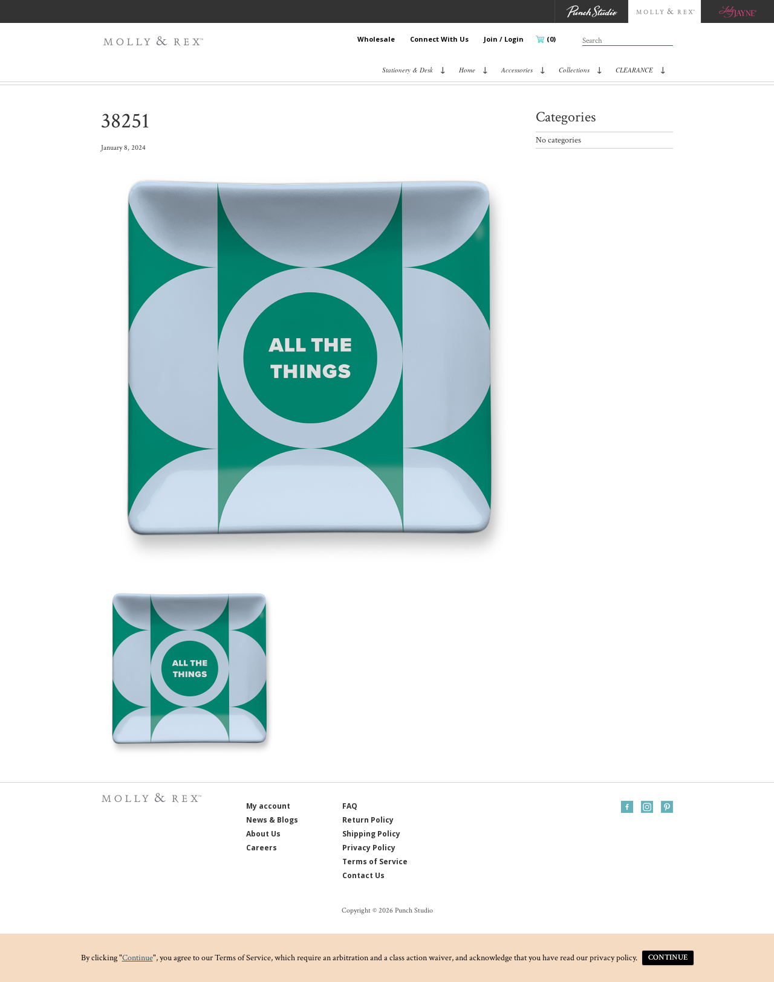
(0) (551, 38)
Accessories (517, 69)
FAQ (349, 806)
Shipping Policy (371, 834)
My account (268, 806)
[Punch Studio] (591, 11)
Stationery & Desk (407, 69)
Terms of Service (375, 861)
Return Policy (368, 820)
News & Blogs (272, 820)
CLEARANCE (634, 69)
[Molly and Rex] (664, 11)
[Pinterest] (667, 807)
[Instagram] (647, 807)
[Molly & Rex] (156, 41)
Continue (137, 957)
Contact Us (363, 875)
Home (467, 69)
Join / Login (504, 38)
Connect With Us (439, 38)
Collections (574, 69)
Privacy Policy (368, 847)
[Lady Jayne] (737, 11)
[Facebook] (627, 807)
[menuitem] (376, 39)
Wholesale (376, 38)
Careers (261, 847)
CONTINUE (668, 957)
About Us (263, 834)
